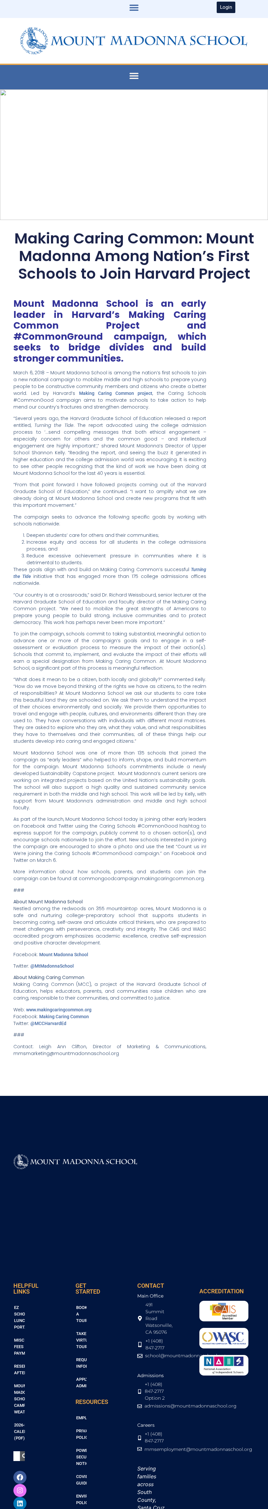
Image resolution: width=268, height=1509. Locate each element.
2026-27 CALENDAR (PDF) (19, 1431)
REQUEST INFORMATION (81, 1363)
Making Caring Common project (115, 393)
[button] (134, 7)
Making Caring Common (64, 1016)
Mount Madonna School (63, 954)
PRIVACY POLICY (81, 1434)
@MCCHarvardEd (48, 1023)
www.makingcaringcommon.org (59, 1009)
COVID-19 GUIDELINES (81, 1480)
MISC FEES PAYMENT (19, 1347)
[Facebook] (19, 1477)
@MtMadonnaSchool (52, 966)
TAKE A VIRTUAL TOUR (81, 1340)
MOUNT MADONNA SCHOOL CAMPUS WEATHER (19, 1398)
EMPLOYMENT (81, 1417)
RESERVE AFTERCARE (19, 1369)
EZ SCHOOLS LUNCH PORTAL (19, 1317)
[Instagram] (19, 1490)
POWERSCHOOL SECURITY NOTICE (81, 1457)
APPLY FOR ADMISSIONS (81, 1382)
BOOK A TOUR (81, 1314)
